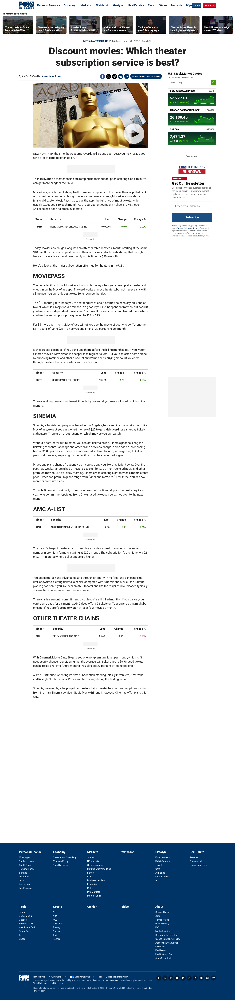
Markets (85, 5)
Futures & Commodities (99, 869)
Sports (57, 906)
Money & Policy (60, 861)
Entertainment (162, 857)
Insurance (24, 876)
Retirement (25, 884)
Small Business (60, 865)
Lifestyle (117, 5)
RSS (195, 978)
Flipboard (183, 978)
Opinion (92, 906)
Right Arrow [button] (229, 25)
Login (197, 5)
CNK (37, 636)
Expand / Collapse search (189, 5)
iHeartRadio (213, 978)
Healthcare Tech (27, 927)
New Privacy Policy (57, 977)
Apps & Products (163, 958)
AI (20, 935)
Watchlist (102, 5)
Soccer (56, 931)
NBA (55, 916)
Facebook (102, 76)
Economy (69, 5)
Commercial (196, 861)
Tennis (56, 939)
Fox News (160, 946)
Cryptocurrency (95, 865)
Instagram (170, 978)
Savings (23, 872)
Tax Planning (25, 888)
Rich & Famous (162, 861)
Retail (90, 888)
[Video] (90, 115)
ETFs (89, 876)
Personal (194, 857)
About (159, 906)
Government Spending (64, 857)
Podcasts (176, 5)
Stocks (90, 857)
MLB (55, 920)
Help (100, 977)
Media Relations (163, 931)
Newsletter (201, 978)
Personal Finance (47, 5)
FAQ (157, 927)
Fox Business (26, 5)
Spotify (207, 978)
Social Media (25, 916)
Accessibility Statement (167, 942)
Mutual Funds (94, 895)
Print (120, 76)
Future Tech (25, 931)
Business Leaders (96, 880)
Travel (158, 865)
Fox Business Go (163, 954)
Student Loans (26, 861)
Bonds (90, 872)
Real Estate (135, 5)
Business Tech (26, 923)
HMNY (38, 226)
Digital (22, 912)
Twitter (108, 76)
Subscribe (192, 217)
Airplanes (160, 872)
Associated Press (52, 76)
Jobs (157, 916)
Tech (151, 5)
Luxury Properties (198, 865)
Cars (157, 869)
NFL (55, 912)
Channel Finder (162, 912)
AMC (38, 527)
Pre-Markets (93, 892)
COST (38, 380)
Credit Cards (25, 865)
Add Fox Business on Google (147, 76)
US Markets (93, 861)
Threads (114, 76)
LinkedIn (189, 978)
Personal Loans (27, 869)
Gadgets (23, 920)
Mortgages (24, 857)
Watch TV (209, 5)
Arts (157, 880)
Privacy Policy (183, 228)
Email (126, 76)
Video (163, 5)
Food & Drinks (162, 876)
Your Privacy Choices (84, 977)
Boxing (56, 927)
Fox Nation (160, 950)
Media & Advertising (95, 41)
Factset (114, 980)
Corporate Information (166, 935)
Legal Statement (56, 983)
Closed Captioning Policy (167, 939)
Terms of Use (198, 228)
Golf (55, 935)
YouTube (177, 978)
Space (22, 939)
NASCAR (57, 923)
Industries (92, 884)
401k (21, 880)
